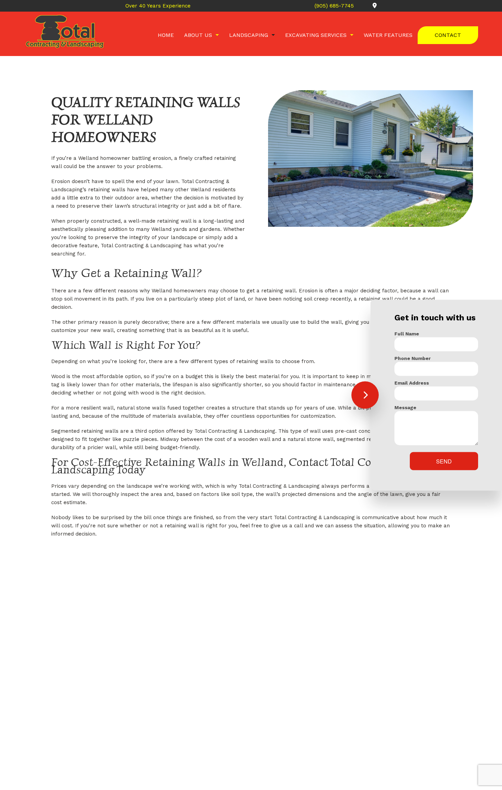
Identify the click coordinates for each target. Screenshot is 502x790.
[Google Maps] (366, 5)
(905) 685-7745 (335, 5)
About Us (198, 35)
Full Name (406, 333)
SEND (444, 461)
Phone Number (412, 358)
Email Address (411, 382)
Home (166, 35)
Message (405, 407)
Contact (448, 35)
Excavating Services (316, 35)
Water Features (388, 35)
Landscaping (248, 35)
